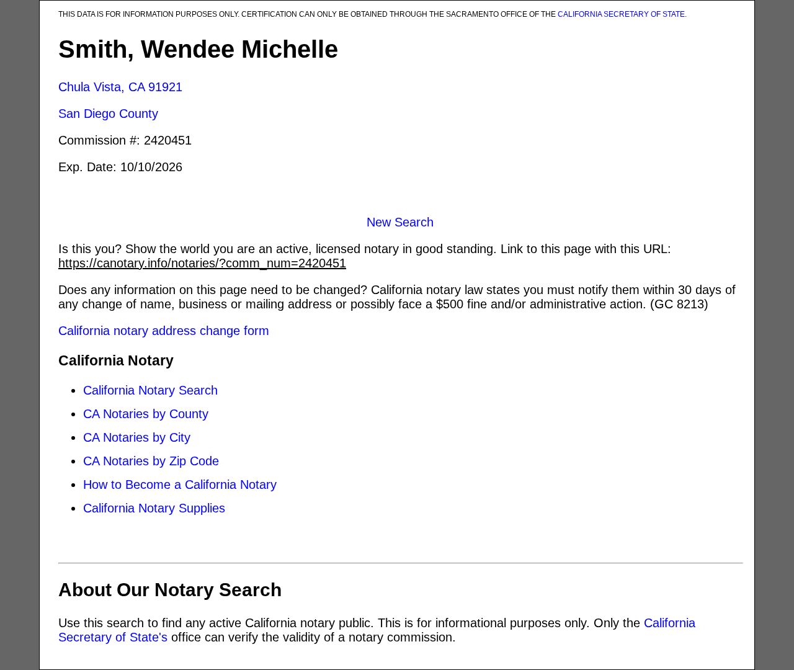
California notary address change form (163, 330)
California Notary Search (150, 390)
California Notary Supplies (154, 508)
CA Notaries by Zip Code (151, 461)
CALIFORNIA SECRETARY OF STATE (621, 14)
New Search (400, 222)
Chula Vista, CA (101, 87)
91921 (165, 87)
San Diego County (108, 113)
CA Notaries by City (136, 437)
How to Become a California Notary (180, 484)
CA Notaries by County (145, 414)
